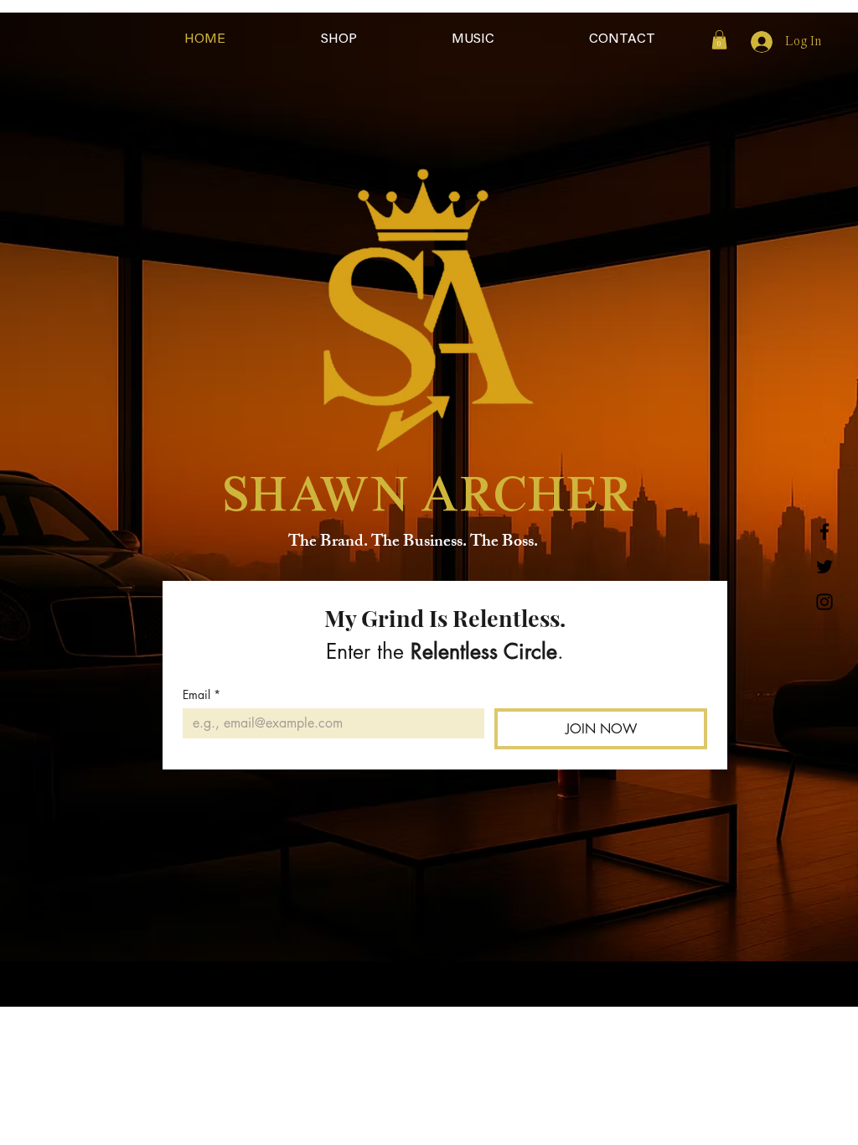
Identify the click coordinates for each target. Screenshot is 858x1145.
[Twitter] (824, 567)
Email (201, 694)
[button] (719, 39)
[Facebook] (824, 531)
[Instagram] (824, 602)
